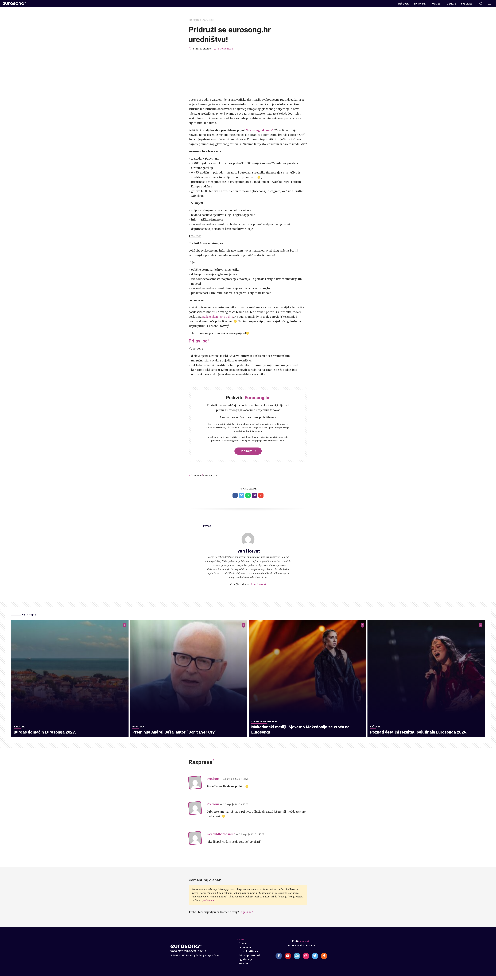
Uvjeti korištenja (248, 951)
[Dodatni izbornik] (489, 4)
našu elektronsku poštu (217, 316)
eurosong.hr (210, 475)
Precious (213, 779)
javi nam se (208, 900)
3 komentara (225, 48)
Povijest (436, 3)
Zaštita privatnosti (249, 955)
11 (481, 625)
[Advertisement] (248, 74)
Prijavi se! (199, 341)
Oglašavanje (245, 959)
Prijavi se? (246, 912)
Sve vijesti (467, 3)
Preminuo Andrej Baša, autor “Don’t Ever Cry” (174, 732)
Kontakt (243, 963)
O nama (243, 943)
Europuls (196, 475)
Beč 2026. (403, 3)
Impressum (245, 947)
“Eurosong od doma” (259, 130)
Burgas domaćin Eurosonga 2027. (45, 732)
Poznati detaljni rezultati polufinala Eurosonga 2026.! (419, 732)
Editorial (420, 3)
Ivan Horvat (258, 584)
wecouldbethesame (221, 834)
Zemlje (451, 3)
